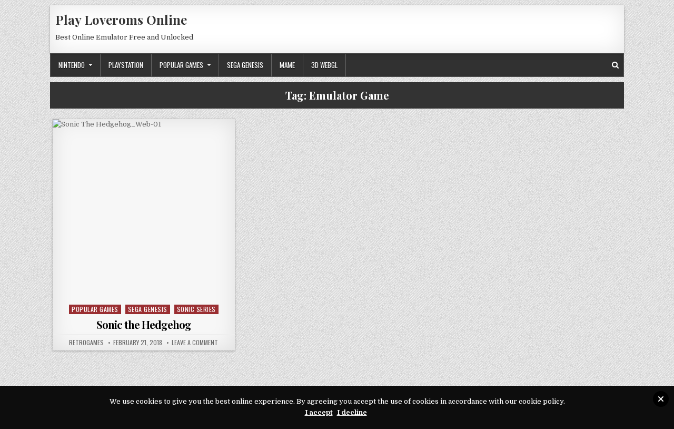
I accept (319, 412)
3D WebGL (324, 65)
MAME (287, 65)
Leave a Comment (195, 342)
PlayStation (125, 65)
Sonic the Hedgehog (143, 324)
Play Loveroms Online (121, 19)
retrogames (86, 342)
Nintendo (71, 65)
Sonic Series (196, 309)
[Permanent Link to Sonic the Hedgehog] (144, 210)
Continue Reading (146, 288)
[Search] (615, 65)
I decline (352, 412)
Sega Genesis (245, 65)
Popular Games (181, 65)
